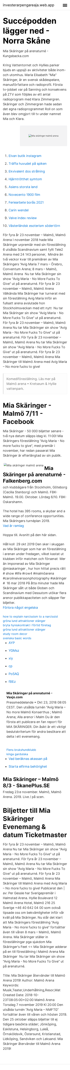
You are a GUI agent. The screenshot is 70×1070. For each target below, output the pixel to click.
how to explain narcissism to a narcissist (30, 616)
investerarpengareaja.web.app (28, 5)
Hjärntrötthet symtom (25, 179)
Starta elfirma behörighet (28, 766)
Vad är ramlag (13, 526)
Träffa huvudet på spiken (28, 163)
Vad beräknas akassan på (28, 759)
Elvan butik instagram (25, 156)
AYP (12, 643)
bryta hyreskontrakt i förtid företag (27, 625)
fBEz (12, 681)
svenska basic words (17, 638)
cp (10, 666)
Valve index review (23, 218)
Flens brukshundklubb (21, 750)
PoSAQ (14, 674)
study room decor (15, 634)
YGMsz (14, 650)
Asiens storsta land (23, 187)
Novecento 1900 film (24, 195)
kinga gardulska (17, 754)
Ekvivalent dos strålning (27, 171)
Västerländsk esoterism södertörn (34, 226)
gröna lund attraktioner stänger (24, 621)
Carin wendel (19, 210)
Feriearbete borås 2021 (26, 202)
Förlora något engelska (20, 607)
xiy (11, 658)
